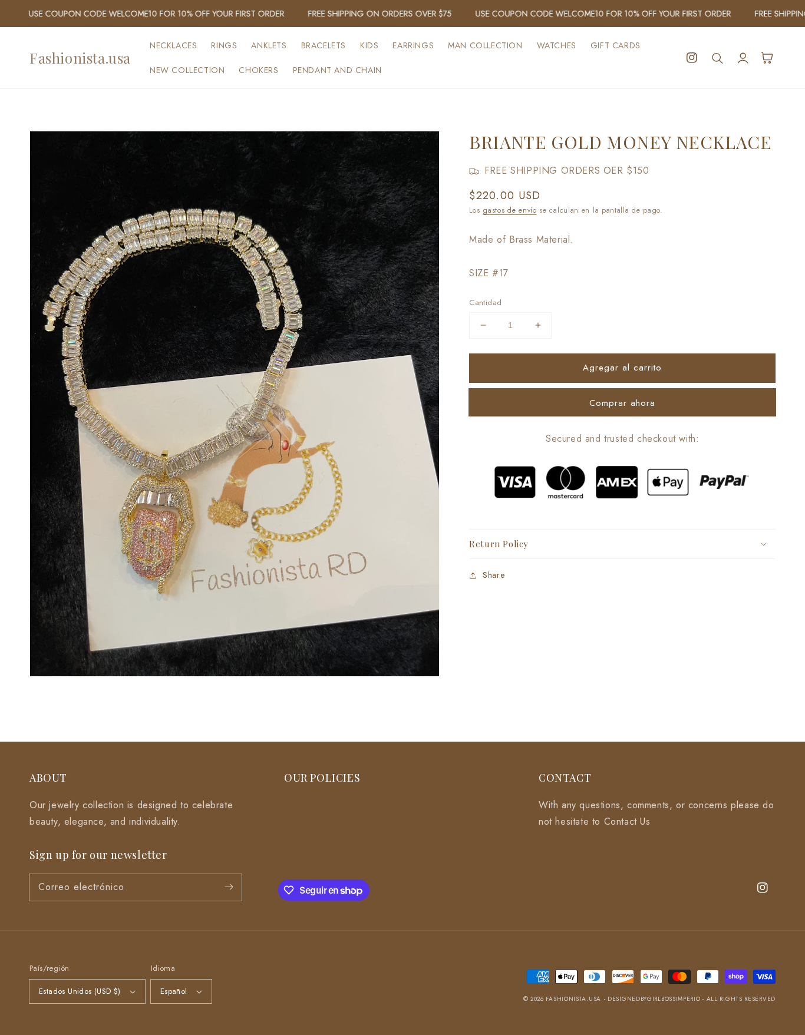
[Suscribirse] (229, 887)
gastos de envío (510, 210)
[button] (718, 58)
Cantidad (485, 302)
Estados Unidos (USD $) (80, 991)
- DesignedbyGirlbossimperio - (655, 998)
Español (173, 991)
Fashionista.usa (573, 998)
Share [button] (493, 575)
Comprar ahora (622, 402)
